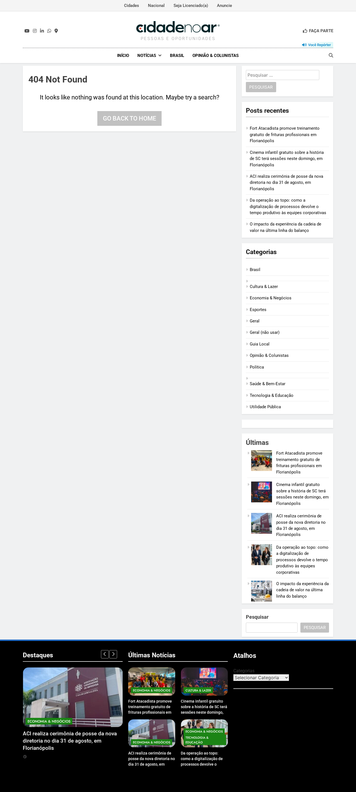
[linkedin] (42, 31)
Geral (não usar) (265, 332)
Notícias (146, 55)
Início (123, 55)
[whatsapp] (49, 31)
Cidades (131, 5)
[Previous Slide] (105, 654)
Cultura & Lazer (264, 286)
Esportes (258, 309)
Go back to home (129, 118)
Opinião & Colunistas (215, 55)
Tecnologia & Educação (271, 395)
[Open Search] (331, 55)
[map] (56, 31)
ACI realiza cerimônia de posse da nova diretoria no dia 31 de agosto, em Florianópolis (286, 182)
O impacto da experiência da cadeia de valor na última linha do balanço (302, 590)
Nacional (156, 5)
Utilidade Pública (265, 406)
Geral (254, 321)
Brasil (177, 55)
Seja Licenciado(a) (191, 5)
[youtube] (27, 31)
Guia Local (260, 344)
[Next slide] (113, 654)
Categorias (243, 670)
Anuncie (224, 5)
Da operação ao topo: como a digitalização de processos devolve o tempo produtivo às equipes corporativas (288, 206)
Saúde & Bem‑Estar (267, 383)
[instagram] (34, 31)
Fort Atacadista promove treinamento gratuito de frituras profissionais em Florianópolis (285, 134)
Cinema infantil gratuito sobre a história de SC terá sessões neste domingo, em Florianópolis (287, 158)
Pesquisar (257, 617)
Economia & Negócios (270, 297)
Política (257, 367)
